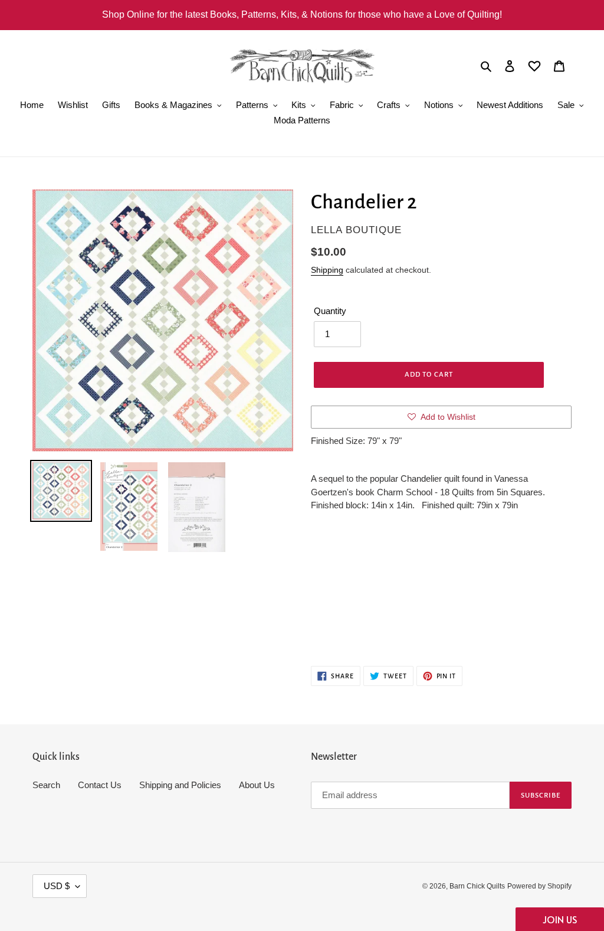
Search (46, 785)
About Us (257, 785)
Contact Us (100, 785)
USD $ (57, 886)
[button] (560, 919)
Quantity (330, 311)
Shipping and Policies (180, 785)
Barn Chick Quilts (477, 886)
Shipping (327, 270)
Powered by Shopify (539, 886)
